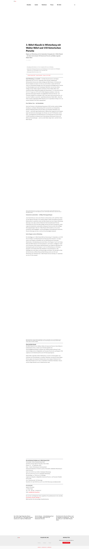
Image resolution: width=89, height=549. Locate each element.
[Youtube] (72, 5)
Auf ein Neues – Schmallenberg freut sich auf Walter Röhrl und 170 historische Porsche (44, 517)
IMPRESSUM (49, 547)
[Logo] (23, 540)
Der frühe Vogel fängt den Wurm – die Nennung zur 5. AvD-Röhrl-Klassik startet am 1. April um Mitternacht (23, 517)
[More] (56, 63)
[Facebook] (67, 5)
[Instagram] (69, 5)
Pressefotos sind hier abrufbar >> (33, 497)
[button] (74, 4)
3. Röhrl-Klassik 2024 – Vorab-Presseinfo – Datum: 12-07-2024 (39, 75)
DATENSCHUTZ (44, 547)
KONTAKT (39, 547)
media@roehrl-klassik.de (34, 492)
